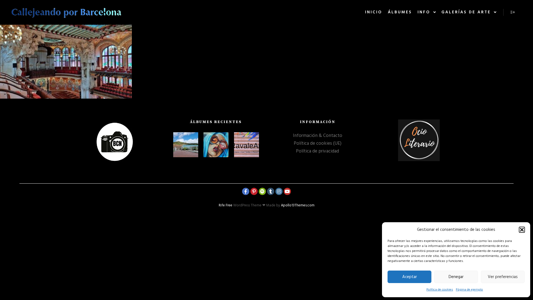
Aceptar (409, 277)
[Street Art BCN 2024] (215, 144)
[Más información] (513, 12)
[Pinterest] (254, 191)
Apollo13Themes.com (298, 205)
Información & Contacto (317, 135)
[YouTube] (287, 191)
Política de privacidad (317, 151)
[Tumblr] (270, 191)
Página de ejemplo (469, 289)
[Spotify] (262, 191)
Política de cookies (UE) (317, 143)
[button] (522, 229)
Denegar (456, 277)
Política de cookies (439, 289)
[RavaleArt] (246, 144)
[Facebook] (245, 191)
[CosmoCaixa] (185, 144)
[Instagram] (279, 191)
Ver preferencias (503, 277)
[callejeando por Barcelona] (66, 12)
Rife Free (225, 205)
